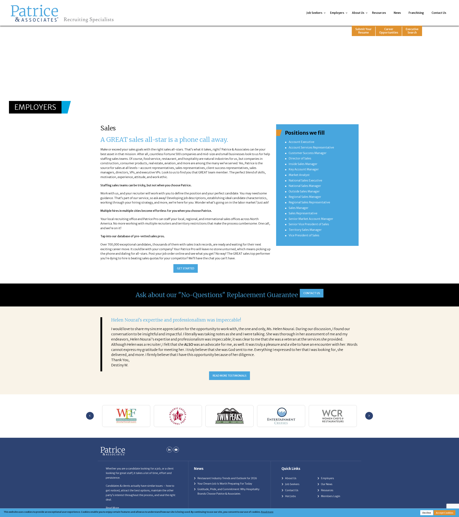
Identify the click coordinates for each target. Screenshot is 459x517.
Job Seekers (314, 13)
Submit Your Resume (363, 30)
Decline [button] (426, 512)
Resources (379, 13)
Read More (112, 507)
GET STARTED (185, 268)
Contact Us (439, 13)
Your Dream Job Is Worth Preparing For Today (224, 483)
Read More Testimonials (229, 375)
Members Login (330, 496)
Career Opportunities (388, 30)
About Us (358, 13)
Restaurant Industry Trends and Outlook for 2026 (227, 478)
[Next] (369, 416)
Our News (326, 484)
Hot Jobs (290, 496)
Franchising (416, 13)
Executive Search (412, 30)
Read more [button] (267, 511)
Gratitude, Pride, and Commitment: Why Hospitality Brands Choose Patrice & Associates (228, 491)
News (397, 13)
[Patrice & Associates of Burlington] (62, 5)
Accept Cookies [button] (444, 512)
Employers (337, 13)
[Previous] (90, 416)
